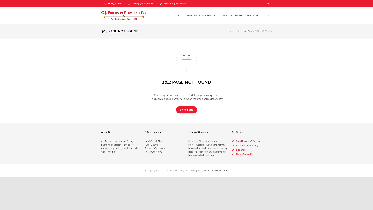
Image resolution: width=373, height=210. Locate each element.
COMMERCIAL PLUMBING (231, 15)
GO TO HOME (186, 110)
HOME (246, 31)
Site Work (241, 150)
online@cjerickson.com (143, 3)
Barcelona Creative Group (216, 170)
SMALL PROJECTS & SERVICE (201, 15)
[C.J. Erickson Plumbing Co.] (128, 15)
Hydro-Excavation (245, 154)
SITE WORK (252, 15)
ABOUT (179, 15)
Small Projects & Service (248, 141)
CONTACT (267, 15)
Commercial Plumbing (247, 145)
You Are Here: (236, 31)
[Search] (268, 3)
